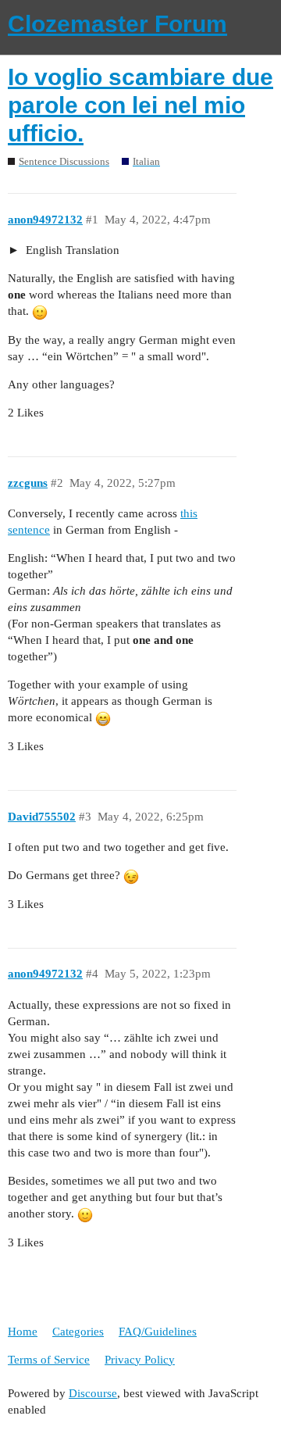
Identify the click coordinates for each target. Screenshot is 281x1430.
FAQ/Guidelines (158, 1331)
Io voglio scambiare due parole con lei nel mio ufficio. (140, 105)
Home (22, 1331)
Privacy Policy (140, 1359)
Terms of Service (49, 1359)
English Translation (71, 250)
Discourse (93, 1393)
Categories (78, 1331)
